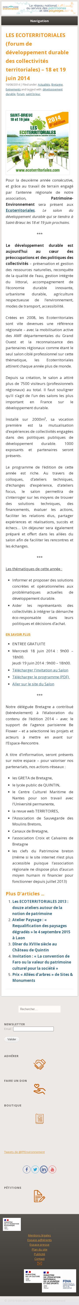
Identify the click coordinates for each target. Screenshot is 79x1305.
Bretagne (57, 84)
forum (21, 94)
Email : (8, 1029)
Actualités (44, 84)
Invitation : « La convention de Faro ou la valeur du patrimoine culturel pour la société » (41, 962)
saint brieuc (33, 94)
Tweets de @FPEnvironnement (24, 1152)
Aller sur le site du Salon (33, 683)
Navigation (39, 21)
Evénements (13, 89)
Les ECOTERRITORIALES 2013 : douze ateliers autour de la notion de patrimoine (40, 907)
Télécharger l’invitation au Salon (40, 670)
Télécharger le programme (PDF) (40, 676)
